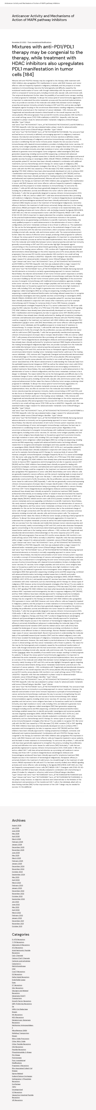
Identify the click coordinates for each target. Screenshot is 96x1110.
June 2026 (16, 831)
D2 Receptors (17, 974)
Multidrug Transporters (20, 1033)
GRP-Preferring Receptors (22, 1004)
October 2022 (17, 896)
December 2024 (18, 866)
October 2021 (17, 926)
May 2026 (15, 834)
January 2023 (17, 888)
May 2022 (15, 907)
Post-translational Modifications (39, 42)
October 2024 (17, 872)
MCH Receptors (18, 1017)
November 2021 (18, 924)
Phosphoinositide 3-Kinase (22, 1052)
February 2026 (17, 842)
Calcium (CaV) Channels (21, 958)
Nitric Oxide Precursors (20, 1039)
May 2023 (15, 877)
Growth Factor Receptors (21, 1001)
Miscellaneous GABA (19, 1030)
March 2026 (16, 839)
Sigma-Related (17, 1073)
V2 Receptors (17, 1092)
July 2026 (15, 828)
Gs (13, 1006)
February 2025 (17, 861)
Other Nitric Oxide (18, 1041)
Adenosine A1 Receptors (21, 945)
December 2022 (18, 891)
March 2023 (16, 883)
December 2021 (18, 921)
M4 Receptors (17, 1015)
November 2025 (18, 850)
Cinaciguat (21, 652)
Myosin (14, 1036)
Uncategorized (17, 1090)
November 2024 (18, 869)
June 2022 (16, 904)
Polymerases (17, 1058)
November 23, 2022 (19, 42)
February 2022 (17, 915)
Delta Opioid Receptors (20, 977)
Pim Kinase (16, 1055)
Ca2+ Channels (17, 956)
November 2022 (18, 894)
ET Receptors (17, 985)
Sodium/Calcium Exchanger (22, 1076)
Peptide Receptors (19, 1050)
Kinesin (14, 1012)
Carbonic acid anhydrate (21, 961)
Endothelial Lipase (18, 980)
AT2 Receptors (17, 948)
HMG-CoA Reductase (20, 1009)
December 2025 (18, 847)
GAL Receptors (17, 988)
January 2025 (17, 864)
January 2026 (17, 845)
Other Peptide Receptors (21, 1044)
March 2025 (16, 858)
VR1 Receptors (17, 1100)
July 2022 (15, 902)
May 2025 (15, 855)
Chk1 (13, 969)
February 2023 (17, 885)
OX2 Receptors (17, 1047)
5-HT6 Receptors (18, 939)
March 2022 (16, 913)
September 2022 (18, 899)
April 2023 (16, 880)
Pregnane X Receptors (20, 1066)
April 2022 (16, 910)
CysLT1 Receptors (18, 972)
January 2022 (17, 918)
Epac (14, 983)
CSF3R (25, 323)
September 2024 (18, 875)
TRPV (14, 1087)
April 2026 (16, 836)
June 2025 (16, 853)
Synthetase (16, 1084)
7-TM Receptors (18, 942)
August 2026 (16, 825)
